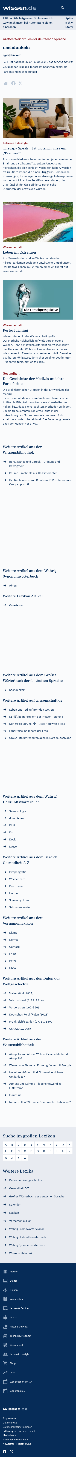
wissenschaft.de (13, 271)
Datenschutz (10, 1422)
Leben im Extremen (30, 267)
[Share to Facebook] (13, 83)
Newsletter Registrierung (17, 1443)
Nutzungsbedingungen (15, 1439)
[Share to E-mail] (6, 83)
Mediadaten (9, 1435)
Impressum (9, 1418)
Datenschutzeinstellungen (17, 1426)
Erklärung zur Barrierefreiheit (19, 1431)
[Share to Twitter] (20, 83)
